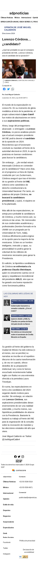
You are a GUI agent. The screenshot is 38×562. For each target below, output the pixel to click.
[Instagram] (22, 456)
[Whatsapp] (13, 89)
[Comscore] (19, 470)
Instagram (6, 554)
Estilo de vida (8, 505)
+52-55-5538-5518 (26, 482)
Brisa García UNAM (9, 22)
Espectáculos (8, 528)
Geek (5, 533)
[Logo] (19, 13)
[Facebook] (4, 89)
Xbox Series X (25, 22)
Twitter (5, 548)
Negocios (7, 516)
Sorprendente (8, 522)
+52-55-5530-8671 (26, 487)
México (17, 17)
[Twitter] (8, 89)
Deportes (6, 510)
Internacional (26, 17)
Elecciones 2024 (8, 33)
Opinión (6, 499)
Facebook (6, 542)
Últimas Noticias (7, 17)
